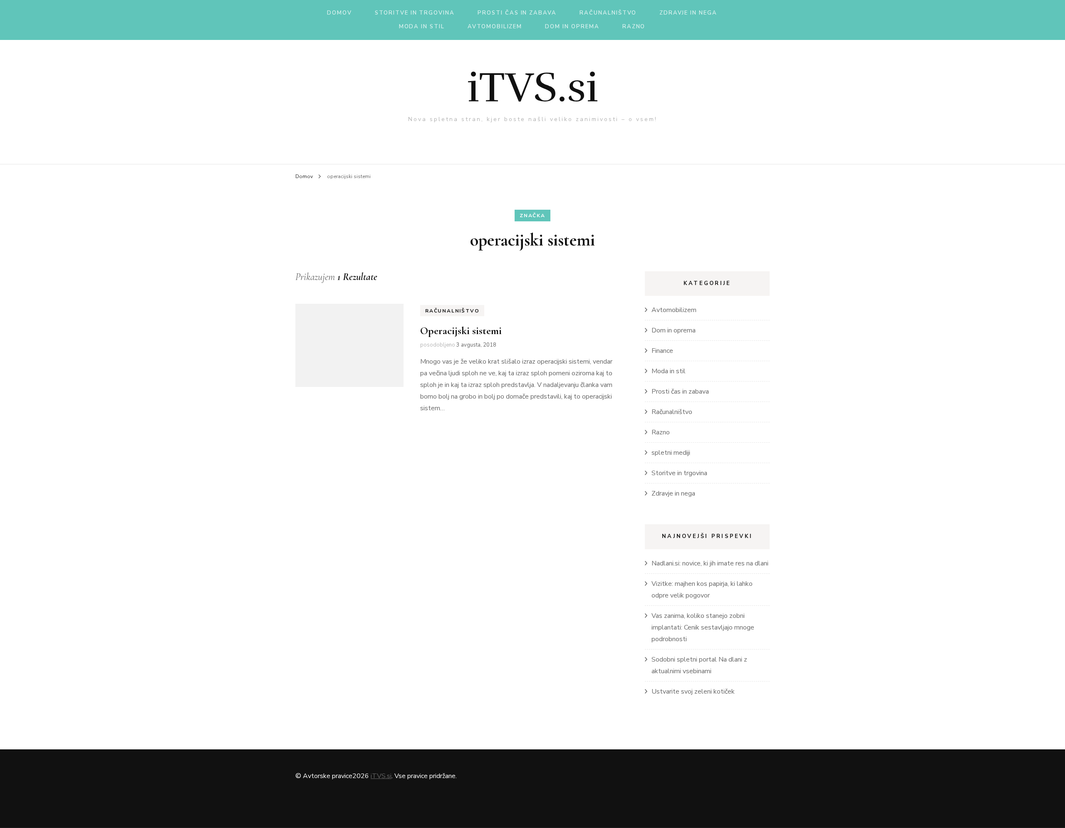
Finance (662, 350)
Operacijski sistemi (461, 330)
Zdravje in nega (688, 13)
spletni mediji (670, 452)
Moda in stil (422, 26)
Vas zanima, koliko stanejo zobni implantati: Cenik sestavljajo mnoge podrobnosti (702, 627)
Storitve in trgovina (415, 13)
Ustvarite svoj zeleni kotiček (693, 691)
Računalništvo (608, 13)
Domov (339, 13)
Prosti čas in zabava (517, 13)
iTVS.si (532, 87)
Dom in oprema (572, 26)
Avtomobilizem (495, 26)
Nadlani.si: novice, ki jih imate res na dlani (709, 563)
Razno (634, 26)
